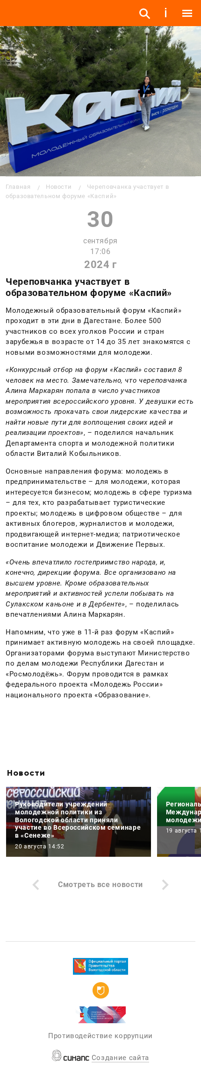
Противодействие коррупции (100, 1036)
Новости (59, 186)
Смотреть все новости (100, 884)
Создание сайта (120, 1057)
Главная (18, 186)
